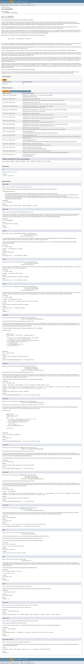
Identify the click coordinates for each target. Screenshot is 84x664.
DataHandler (32, 135)
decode (24, 95)
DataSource (31, 140)
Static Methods (15, 91)
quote (24, 150)
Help (27, 1)
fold (24, 127)
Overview (2, 1)
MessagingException (29, 236)
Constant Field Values (8, 175)
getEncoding (25, 135)
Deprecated (19, 1)
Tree (15, 1)
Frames (16, 3)
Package (7, 1)
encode (24, 106)
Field (10, 5)
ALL (23, 83)
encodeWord (25, 120)
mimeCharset (25, 147)
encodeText (25, 113)
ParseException (28, 509)
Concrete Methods (25, 91)
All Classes (28, 3)
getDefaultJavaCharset (28, 131)
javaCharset (25, 143)
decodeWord (25, 102)
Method (17, 5)
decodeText (25, 98)
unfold (24, 154)
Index (24, 1)
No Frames (20, 3)
